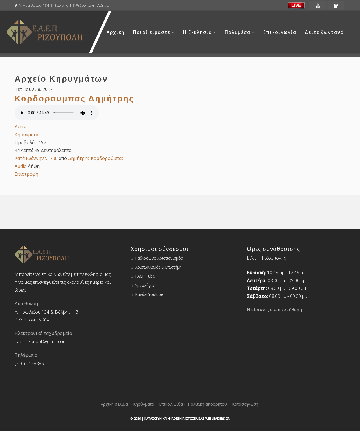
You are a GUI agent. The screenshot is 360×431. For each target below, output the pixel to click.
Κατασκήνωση (245, 404)
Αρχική (116, 32)
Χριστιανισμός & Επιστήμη (158, 267)
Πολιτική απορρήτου (207, 404)
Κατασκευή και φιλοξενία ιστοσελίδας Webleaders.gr (187, 418)
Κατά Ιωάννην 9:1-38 (36, 158)
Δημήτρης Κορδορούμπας (96, 158)
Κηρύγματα (26, 134)
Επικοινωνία (279, 32)
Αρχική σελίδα (114, 404)
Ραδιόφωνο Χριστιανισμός (159, 258)
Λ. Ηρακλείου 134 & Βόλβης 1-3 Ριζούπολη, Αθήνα (64, 5)
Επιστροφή (26, 174)
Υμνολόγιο (144, 285)
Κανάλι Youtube (149, 294)
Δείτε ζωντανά (324, 32)
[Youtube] (317, 5)
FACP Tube (145, 276)
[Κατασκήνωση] (335, 5)
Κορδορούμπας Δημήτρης (74, 98)
